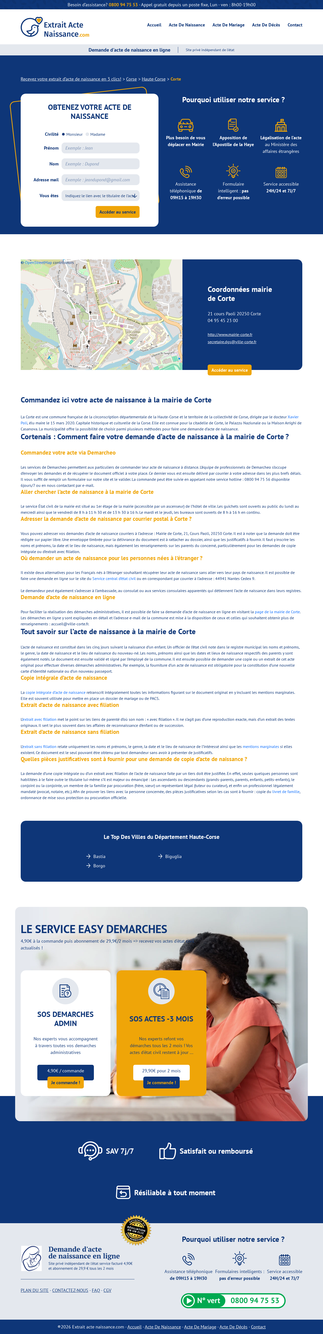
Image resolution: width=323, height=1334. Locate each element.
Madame (97, 134)
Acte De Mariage (228, 25)
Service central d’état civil (114, 578)
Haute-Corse (154, 79)
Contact (295, 25)
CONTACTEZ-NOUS (70, 1290)
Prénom (51, 148)
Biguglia (173, 856)
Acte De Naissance (187, 25)
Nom (54, 164)
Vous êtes (49, 195)
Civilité (52, 134)
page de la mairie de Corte (277, 611)
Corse (131, 79)
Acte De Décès (266, 25)
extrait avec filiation (39, 719)
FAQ (96, 1290)
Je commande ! (65, 1082)
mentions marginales (261, 746)
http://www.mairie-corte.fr (230, 334)
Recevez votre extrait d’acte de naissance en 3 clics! (71, 79)
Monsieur (74, 134)
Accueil (154, 25)
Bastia (99, 856)
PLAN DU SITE (35, 1290)
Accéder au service (117, 212)
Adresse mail (46, 180)
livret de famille (286, 791)
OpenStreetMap (38, 262)
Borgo (99, 866)
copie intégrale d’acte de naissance (56, 692)
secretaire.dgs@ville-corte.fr (232, 341)
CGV (107, 1290)
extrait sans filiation (39, 746)
